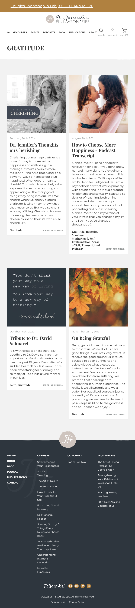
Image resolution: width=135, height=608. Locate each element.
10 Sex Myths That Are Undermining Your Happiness (48, 545)
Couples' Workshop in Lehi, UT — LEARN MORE (52, 6)
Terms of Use (58, 602)
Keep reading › (53, 230)
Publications (77, 32)
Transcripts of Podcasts (86, 246)
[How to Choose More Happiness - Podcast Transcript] (98, 104)
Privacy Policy (76, 602)
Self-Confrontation (84, 240)
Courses (43, 455)
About (93, 32)
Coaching (75, 455)
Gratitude (16, 230)
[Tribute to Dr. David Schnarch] (36, 297)
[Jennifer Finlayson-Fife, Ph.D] (67, 22)
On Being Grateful (91, 338)
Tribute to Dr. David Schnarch (31, 340)
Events (34, 32)
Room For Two (77, 462)
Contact (13, 482)
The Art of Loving (48, 486)
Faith (13, 385)
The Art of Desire (47, 480)
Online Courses (17, 32)
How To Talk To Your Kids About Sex (47, 496)
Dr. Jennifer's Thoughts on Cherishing (34, 147)
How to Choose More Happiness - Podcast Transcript (94, 150)
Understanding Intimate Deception (46, 558)
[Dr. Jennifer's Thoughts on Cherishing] (36, 104)
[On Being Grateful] (98, 297)
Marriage (78, 235)
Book (62, 32)
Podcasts (49, 32)
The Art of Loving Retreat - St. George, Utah (108, 465)
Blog (10, 466)
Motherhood (80, 238)
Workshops (106, 455)
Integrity (91, 232)
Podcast (13, 471)
